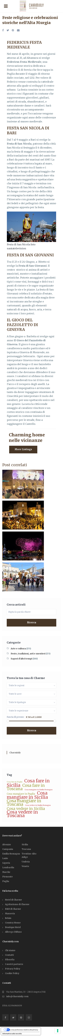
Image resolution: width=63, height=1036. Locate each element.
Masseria (10, 913)
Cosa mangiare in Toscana (24, 802)
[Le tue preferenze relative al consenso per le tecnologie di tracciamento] (58, 1031)
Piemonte (7, 876)
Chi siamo (10, 950)
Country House (13, 922)
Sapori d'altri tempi (21, 658)
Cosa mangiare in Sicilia (27, 795)
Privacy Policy (12, 968)
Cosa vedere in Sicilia (26, 808)
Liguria (6, 863)
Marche (6, 872)
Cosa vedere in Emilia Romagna (38, 805)
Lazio (5, 858)
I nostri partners (14, 964)
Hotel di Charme (13, 899)
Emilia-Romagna (11, 853)
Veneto (25, 866)
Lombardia (8, 867)
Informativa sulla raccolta (12, 1033)
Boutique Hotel (13, 927)
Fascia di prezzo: (15, 717)
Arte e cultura (18, 648)
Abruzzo (6, 844)
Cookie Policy (12, 973)
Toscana (26, 849)
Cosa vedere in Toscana (22, 813)
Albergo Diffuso (13, 932)
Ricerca (31, 622)
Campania (7, 849)
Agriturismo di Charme (17, 904)
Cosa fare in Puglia (14, 782)
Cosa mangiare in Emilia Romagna (38, 790)
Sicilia (25, 844)
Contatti (9, 955)
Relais (8, 918)
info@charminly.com (17, 996)
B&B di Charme (13, 909)
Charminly (15, 752)
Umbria (26, 861)
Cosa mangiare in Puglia (21, 793)
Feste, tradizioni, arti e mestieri (28, 653)
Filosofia (9, 959)
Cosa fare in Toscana (26, 787)
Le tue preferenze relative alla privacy (24, 1030)
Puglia (5, 881)
